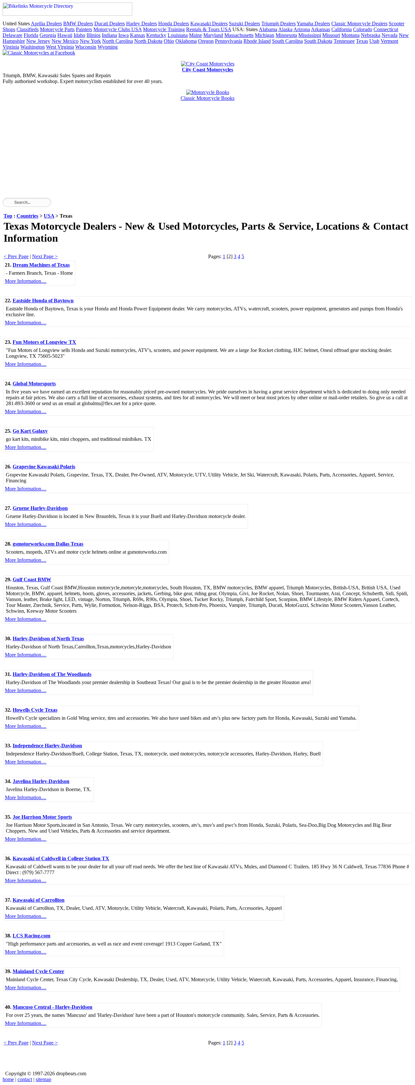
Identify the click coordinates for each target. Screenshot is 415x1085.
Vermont (389, 41)
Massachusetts (239, 35)
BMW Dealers (78, 23)
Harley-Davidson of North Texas (48, 638)
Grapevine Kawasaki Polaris (44, 466)
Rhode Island (257, 41)
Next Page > (45, 256)
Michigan (264, 35)
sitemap (43, 1079)
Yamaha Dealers (313, 23)
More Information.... (25, 281)
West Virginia (60, 47)
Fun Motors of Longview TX (44, 342)
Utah (374, 41)
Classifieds (28, 29)
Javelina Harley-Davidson (41, 781)
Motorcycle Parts (57, 29)
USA (49, 216)
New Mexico (65, 41)
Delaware (12, 35)
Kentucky (156, 35)
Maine (195, 35)
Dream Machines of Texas (41, 265)
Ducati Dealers (109, 23)
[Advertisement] (197, 152)
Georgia (48, 35)
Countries (27, 216)
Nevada (389, 35)
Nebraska (370, 35)
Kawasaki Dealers (209, 23)
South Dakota (318, 41)
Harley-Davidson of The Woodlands (52, 674)
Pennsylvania (228, 41)
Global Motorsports (34, 383)
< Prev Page (16, 256)
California (341, 29)
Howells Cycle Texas (35, 710)
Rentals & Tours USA (208, 29)
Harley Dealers (141, 23)
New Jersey (38, 41)
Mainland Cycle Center (38, 971)
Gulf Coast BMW (32, 579)
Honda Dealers (173, 23)
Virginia (11, 47)
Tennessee (344, 41)
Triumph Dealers (278, 23)
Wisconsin (85, 47)
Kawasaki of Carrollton (39, 900)
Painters (84, 29)
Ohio (169, 41)
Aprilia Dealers (46, 23)
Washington (32, 47)
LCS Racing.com (31, 935)
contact (25, 1079)
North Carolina (117, 41)
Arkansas (320, 29)
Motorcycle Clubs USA (117, 29)
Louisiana (178, 35)
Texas (362, 41)
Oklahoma (186, 41)
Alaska (285, 29)
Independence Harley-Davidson (47, 745)
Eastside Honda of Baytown (43, 300)
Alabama (268, 29)
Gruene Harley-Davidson (40, 508)
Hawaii (64, 35)
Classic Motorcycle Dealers (359, 23)
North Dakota (148, 41)
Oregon (206, 41)
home (8, 1079)
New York (90, 41)
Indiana (109, 35)
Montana (350, 35)
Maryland (213, 35)
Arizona (301, 29)
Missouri (331, 35)
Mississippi (309, 35)
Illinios (94, 35)
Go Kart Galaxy (30, 431)
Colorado (362, 29)
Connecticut (386, 29)
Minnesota (286, 35)
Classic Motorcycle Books (207, 98)
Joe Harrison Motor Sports (42, 817)
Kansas (137, 35)
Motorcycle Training (164, 29)
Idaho (79, 35)
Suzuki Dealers (244, 23)
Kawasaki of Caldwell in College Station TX (61, 858)
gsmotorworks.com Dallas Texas (48, 544)
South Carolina (287, 41)
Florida (31, 35)
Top (8, 216)
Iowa (123, 35)
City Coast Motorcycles (207, 69)
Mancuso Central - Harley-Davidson (52, 1007)
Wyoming (108, 47)
